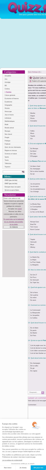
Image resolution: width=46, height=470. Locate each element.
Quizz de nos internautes (13, 147)
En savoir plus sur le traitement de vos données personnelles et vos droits (14, 221)
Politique (7, 141)
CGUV (20, 209)
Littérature (8, 118)
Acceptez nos (14, 216)
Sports (7, 157)
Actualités (8, 76)
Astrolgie (7, 82)
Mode (6, 124)
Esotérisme (8, 102)
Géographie (8, 105)
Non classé (8, 134)
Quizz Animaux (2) (34, 72)
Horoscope (8, 111)
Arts (6, 79)
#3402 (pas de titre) (11, 180)
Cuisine (8, 92)
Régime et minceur (11, 150)
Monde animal (9, 128)
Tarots (7, 160)
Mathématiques (10, 121)
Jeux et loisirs (9, 115)
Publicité (7, 144)
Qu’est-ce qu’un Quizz (12, 190)
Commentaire (32, 405)
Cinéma (7, 89)
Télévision (8, 163)
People (7, 137)
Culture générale (10, 95)
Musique (7, 131)
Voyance (7, 167)
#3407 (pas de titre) (11, 183)
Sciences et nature (11, 154)
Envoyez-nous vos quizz (13, 187)
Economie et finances (12, 98)
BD (6, 85)
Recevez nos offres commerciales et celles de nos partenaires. (14, 214)
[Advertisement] (23, 43)
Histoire (7, 108)
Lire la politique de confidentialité (12, 460)
